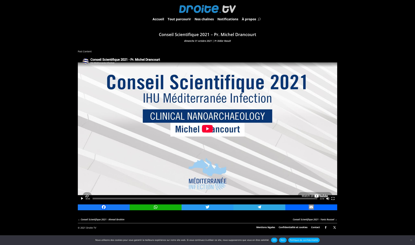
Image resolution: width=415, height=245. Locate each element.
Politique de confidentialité (304, 240)
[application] (207, 129)
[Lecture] (82, 198)
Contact (315, 227)
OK (274, 240)
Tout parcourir (179, 19)
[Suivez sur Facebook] (325, 227)
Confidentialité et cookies (293, 227)
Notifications (227, 19)
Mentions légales (265, 227)
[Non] (411, 240)
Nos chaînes (204, 19)
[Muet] (327, 198)
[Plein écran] (333, 198)
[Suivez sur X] (334, 227)
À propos (249, 19)
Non (283, 240)
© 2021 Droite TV (87, 227)
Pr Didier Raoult (222, 40)
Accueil (158, 19)
